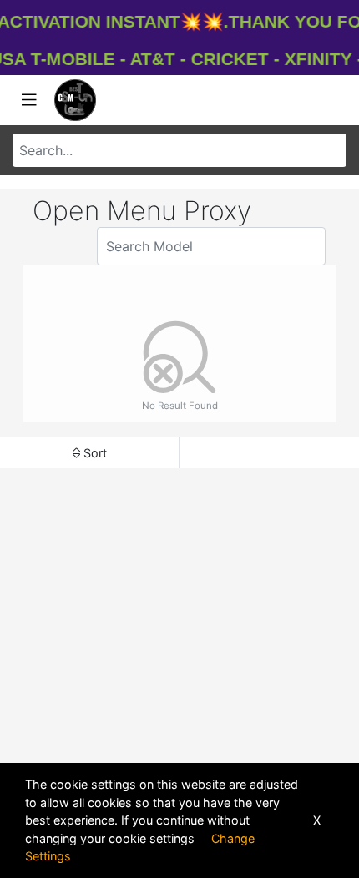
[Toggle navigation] (29, 100)
